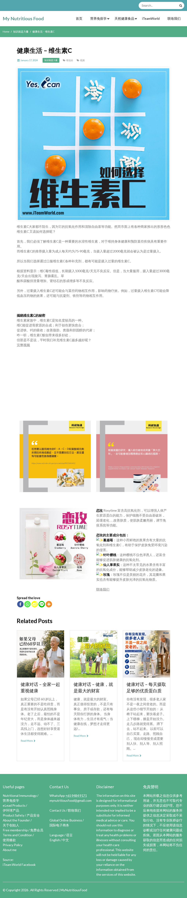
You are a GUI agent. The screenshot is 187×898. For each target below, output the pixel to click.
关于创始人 (11, 825)
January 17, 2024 (29, 60)
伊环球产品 (11, 810)
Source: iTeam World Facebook (19, 862)
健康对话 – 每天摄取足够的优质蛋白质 (146, 687)
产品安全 (33, 815)
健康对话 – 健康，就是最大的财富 (93, 687)
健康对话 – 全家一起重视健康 (40, 687)
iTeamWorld (151, 18)
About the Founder (16, 820)
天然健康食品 (124, 18)
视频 (82, 60)
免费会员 (36, 830)
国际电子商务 (59, 825)
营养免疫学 (98, 18)
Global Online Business (65, 820)
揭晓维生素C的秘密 (31, 315)
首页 (79, 18)
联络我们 (174, 18)
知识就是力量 (51, 60)
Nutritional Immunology (20, 796)
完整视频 (23, 345)
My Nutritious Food (23, 18)
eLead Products (14, 805)
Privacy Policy (12, 845)
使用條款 (9, 840)
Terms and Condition (17, 835)
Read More (27, 740)
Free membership (15, 830)
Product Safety (13, 815)
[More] (49, 604)
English (54, 840)
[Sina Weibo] (34, 604)
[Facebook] (20, 604)
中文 (65, 840)
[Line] (42, 604)
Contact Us (57, 810)
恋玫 (99, 510)
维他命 (69, 60)
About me (10, 850)
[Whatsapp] (27, 604)
